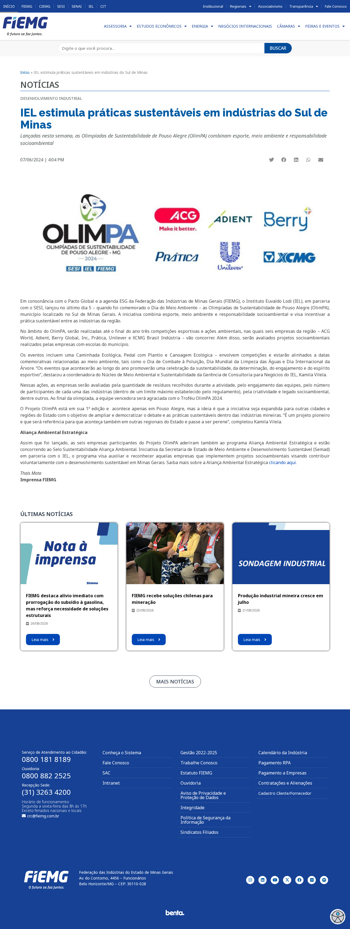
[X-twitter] (287, 880)
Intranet (111, 783)
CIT (103, 6)
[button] (272, 159)
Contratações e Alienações (285, 783)
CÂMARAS (286, 26)
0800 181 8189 (46, 759)
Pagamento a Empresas (282, 773)
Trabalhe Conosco (198, 763)
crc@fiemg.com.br (43, 816)
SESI (61, 6)
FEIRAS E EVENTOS (322, 26)
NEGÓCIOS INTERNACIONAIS (245, 26)
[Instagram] (250, 880)
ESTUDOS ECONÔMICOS (159, 26)
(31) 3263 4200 (46, 792)
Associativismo (270, 6)
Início (9, 6)
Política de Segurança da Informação (205, 820)
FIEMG (27, 6)
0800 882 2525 (46, 776)
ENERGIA (200, 26)
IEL (91, 6)
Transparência (301, 6)
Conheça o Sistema (122, 753)
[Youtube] (275, 880)
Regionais (238, 6)
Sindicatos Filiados (199, 832)
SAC (106, 773)
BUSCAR (278, 48)
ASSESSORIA (115, 26)
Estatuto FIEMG (196, 773)
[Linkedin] (262, 880)
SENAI (77, 6)
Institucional (213, 6)
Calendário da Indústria (282, 753)
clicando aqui (282, 462)
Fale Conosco (336, 6)
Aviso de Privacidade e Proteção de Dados (203, 795)
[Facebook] (299, 880)
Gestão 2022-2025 (198, 753)
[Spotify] (324, 880)
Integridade (192, 808)
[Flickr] (312, 880)
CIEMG (44, 6)
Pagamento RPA (274, 763)
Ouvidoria (190, 783)
